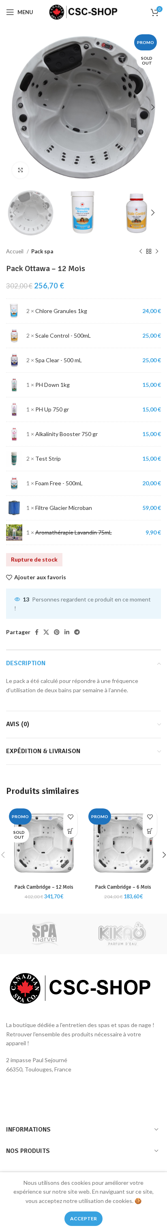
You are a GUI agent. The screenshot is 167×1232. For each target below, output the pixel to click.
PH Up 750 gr (52, 409)
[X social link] (46, 632)
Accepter (83, 1218)
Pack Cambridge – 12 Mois (44, 887)
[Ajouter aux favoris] (70, 817)
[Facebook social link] (36, 632)
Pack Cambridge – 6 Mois (123, 887)
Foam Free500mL (59, 483)
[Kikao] (122, 934)
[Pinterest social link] (56, 632)
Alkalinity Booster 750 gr (66, 433)
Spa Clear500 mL (58, 360)
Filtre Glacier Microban (63, 507)
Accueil (15, 251)
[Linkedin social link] (67, 632)
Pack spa (42, 251)
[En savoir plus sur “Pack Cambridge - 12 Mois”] (70, 831)
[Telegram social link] (77, 632)
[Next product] (157, 251)
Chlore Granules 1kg (61, 310)
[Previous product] (141, 251)
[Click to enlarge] (20, 170)
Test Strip (48, 458)
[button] (150, 831)
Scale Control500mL (63, 335)
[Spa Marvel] (45, 934)
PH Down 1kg (52, 384)
